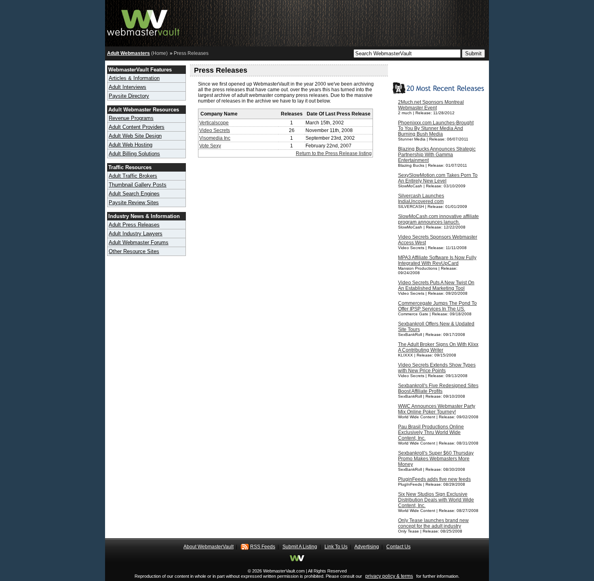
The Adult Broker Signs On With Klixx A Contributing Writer (438, 347)
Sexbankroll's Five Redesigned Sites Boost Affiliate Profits (438, 388)
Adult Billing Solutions (134, 154)
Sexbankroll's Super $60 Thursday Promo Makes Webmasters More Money (436, 458)
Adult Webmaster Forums (139, 242)
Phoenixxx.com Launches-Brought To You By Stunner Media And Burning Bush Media (436, 128)
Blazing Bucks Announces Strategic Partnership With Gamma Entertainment (437, 154)
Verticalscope (214, 123)
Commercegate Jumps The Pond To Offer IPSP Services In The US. (437, 306)
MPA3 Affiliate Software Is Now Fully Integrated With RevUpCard (437, 260)
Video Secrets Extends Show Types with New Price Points (437, 367)
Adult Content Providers (136, 127)
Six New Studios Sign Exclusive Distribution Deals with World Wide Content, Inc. (436, 499)
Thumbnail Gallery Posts (137, 185)
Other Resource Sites (134, 251)
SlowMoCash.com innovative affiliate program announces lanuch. (438, 219)
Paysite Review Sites (134, 202)
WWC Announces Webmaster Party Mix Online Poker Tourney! (436, 409)
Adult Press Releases (134, 225)
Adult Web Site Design (135, 136)
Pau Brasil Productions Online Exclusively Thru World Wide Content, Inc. (431, 432)
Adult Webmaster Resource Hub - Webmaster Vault (143, 21)
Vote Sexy (210, 146)
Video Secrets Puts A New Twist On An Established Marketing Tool (436, 285)
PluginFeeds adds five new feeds (434, 479)
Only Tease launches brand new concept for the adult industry (433, 523)
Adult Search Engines (134, 194)
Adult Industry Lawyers (135, 234)
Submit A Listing (299, 547)
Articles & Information (134, 78)
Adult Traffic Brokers (133, 176)
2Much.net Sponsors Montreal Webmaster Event (431, 105)
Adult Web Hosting (130, 145)
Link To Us (336, 547)
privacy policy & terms (389, 576)
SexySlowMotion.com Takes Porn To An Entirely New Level (438, 178)
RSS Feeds (262, 547)
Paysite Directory (129, 96)
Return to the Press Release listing (334, 153)
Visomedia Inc (214, 138)
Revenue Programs (131, 118)
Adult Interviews (127, 87)
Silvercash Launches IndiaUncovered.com (421, 198)
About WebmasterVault (208, 547)
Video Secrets (214, 130)
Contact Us (398, 547)
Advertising (366, 547)
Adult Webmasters (128, 53)
